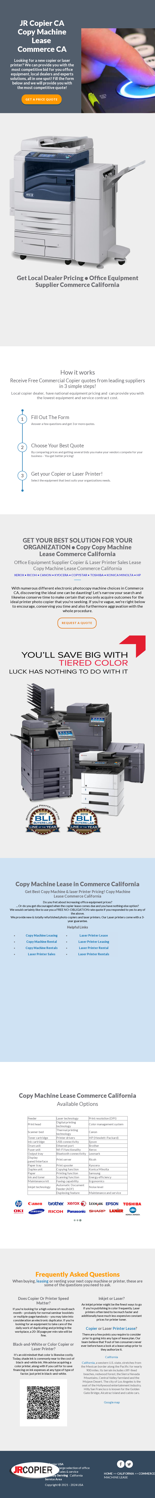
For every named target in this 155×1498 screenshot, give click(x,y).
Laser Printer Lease (94, 935)
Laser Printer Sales (41, 954)
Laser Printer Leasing (93, 941)
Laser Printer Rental (93, 948)
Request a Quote (77, 623)
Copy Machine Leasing (42, 935)
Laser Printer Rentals (93, 954)
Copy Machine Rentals (42, 948)
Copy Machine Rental (41, 941)
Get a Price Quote (42, 99)
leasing (42, 1281)
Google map (112, 1402)
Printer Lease (124, 1328)
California (111, 1357)
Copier (91, 1328)
